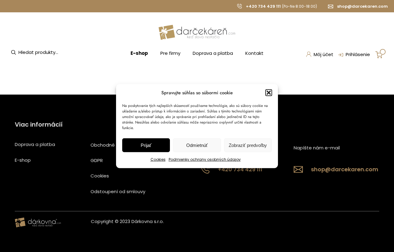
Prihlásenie (358, 54)
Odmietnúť (197, 145)
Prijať (146, 145)
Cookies (158, 159)
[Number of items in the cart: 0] (380, 53)
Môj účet (323, 54)
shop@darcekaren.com (362, 6)
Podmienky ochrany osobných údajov (205, 159)
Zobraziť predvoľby (248, 145)
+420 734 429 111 (263, 6)
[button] (269, 93)
